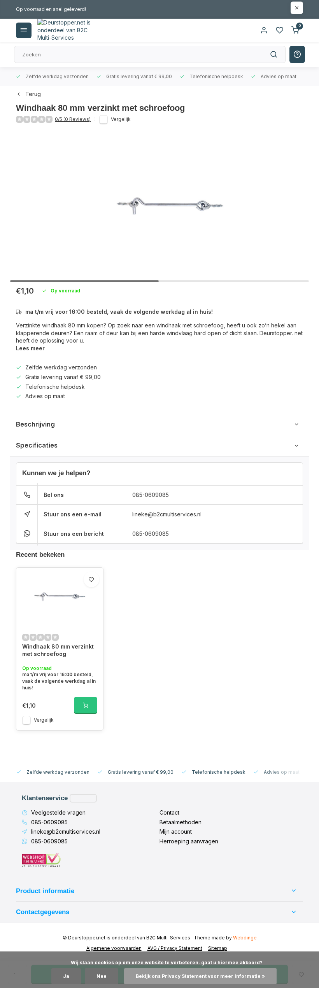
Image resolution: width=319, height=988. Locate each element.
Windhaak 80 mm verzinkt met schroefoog (58, 650)
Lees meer (30, 348)
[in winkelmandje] (85, 705)
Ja (66, 976)
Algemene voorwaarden (114, 948)
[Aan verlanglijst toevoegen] (91, 579)
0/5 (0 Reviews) (73, 119)
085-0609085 (150, 494)
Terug (33, 94)
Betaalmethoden (181, 822)
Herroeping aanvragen (189, 841)
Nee (101, 976)
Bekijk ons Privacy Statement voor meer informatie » (200, 976)
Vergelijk (121, 119)
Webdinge (245, 938)
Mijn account (176, 831)
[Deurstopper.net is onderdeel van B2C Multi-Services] (64, 30)
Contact (169, 812)
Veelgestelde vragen (58, 812)
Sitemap (217, 948)
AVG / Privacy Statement (174, 948)
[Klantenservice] (83, 798)
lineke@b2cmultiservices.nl (167, 514)
